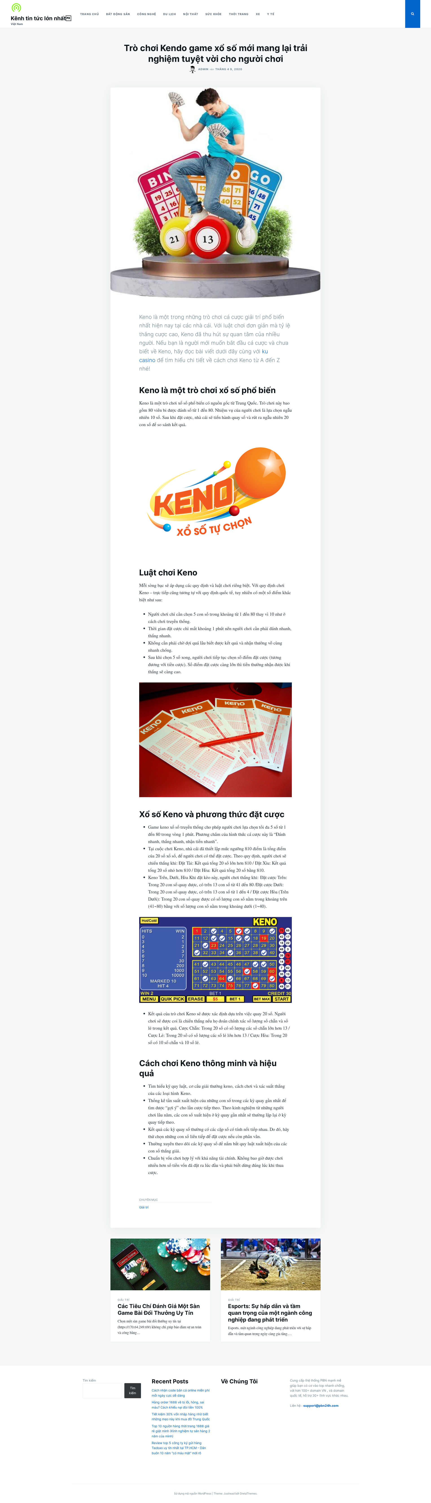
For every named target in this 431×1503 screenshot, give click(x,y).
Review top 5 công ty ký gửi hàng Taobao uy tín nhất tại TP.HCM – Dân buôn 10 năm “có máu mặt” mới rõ (179, 1448)
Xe (258, 14)
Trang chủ (89, 14)
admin (203, 69)
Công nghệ (146, 14)
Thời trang (239, 14)
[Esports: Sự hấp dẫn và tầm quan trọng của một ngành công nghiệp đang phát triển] (271, 1264)
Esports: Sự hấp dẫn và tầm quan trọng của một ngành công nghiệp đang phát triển (270, 1313)
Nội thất (190, 14)
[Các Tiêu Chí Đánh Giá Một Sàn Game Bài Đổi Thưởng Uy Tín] (160, 1264)
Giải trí (143, 1207)
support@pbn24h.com (321, 1405)
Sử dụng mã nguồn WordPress (193, 1493)
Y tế (270, 14)
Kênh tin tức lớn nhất (41, 18)
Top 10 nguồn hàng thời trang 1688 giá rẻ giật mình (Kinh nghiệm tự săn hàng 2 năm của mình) (181, 1431)
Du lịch (169, 14)
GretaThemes (248, 1493)
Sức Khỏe (213, 14)
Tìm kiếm (89, 1380)
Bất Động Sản (118, 14)
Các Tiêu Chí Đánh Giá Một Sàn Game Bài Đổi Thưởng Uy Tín (159, 1309)
